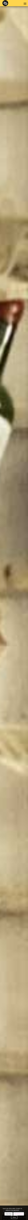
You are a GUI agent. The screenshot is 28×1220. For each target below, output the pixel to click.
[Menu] (24, 3)
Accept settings (9, 1213)
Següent (25, 613)
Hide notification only (18, 1213)
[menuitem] (24, 3)
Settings (14, 1217)
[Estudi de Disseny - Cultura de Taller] (11, 3)
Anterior (2, 613)
